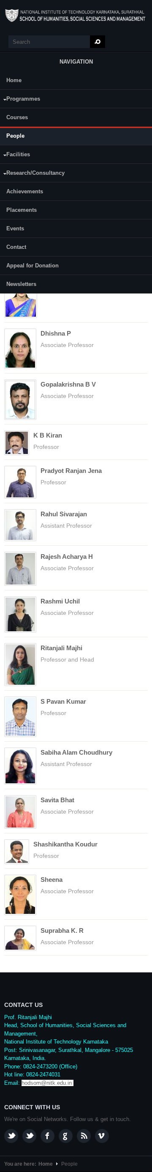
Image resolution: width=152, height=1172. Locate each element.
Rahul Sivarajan (64, 514)
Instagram (11, 1136)
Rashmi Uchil (60, 601)
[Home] (76, 15)
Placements (21, 210)
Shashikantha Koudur (65, 844)
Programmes (20, 100)
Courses (17, 117)
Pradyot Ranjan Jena (71, 470)
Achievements (24, 191)
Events (15, 228)
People (15, 136)
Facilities (15, 155)
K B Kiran (47, 435)
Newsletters (21, 284)
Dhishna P (56, 333)
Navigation (76, 62)
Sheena (51, 879)
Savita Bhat (57, 800)
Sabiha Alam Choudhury (76, 752)
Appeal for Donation (32, 265)
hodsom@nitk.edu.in (47, 1083)
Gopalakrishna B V (68, 384)
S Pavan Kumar (63, 701)
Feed (84, 1136)
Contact (16, 247)
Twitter (29, 1136)
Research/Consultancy (32, 174)
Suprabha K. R (62, 930)
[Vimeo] (102, 1136)
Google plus (66, 1136)
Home (14, 80)
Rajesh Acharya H (67, 556)
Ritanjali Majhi (61, 647)
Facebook (47, 1136)
